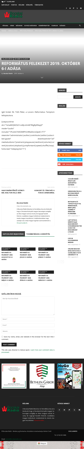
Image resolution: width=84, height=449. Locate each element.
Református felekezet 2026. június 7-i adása (44, 255)
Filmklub (55, 25)
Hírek (12, 25)
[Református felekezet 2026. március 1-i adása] (46, 268)
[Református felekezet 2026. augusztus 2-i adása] (10, 245)
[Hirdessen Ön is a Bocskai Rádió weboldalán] (62, 193)
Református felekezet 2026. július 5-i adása (26, 255)
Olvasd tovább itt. (22, 223)
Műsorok (19, 25)
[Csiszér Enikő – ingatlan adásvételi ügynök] (62, 181)
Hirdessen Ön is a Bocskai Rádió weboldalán (74, 193)
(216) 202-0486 (61, 435)
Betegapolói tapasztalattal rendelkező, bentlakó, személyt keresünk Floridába (74, 208)
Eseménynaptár (44, 25)
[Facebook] (66, 8)
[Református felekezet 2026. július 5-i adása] (28, 245)
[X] (77, 8)
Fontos (14, 5)
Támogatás (39, 5)
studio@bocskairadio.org (13, 439)
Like (79, 150)
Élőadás (62, 25)
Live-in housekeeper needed (73, 240)
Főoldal (5, 25)
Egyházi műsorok (30, 25)
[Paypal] (73, 8)
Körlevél (29, 5)
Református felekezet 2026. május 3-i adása (8, 278)
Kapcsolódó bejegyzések (13, 234)
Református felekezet (26, 31)
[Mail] (70, 8)
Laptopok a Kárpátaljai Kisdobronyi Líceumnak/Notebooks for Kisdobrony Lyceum (75, 226)
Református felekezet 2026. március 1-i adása (45, 278)
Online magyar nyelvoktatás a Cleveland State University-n (74, 252)
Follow (78, 155)
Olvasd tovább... (39, 420)
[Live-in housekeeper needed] (62, 240)
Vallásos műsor (13, 31)
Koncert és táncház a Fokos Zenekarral (44, 191)
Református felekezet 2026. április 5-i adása (26, 278)
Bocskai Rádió (8, 73)
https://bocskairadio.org (24, 206)
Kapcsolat (5, 5)
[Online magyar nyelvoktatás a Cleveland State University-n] (62, 251)
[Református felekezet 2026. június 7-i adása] (46, 245)
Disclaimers (72, 431)
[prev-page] (3, 284)
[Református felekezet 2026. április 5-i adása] (28, 268)
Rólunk (21, 5)
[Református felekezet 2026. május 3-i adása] (10, 268)
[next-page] (6, 284)
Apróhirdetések (65, 173)
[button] (79, 26)
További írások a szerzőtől (38, 234)
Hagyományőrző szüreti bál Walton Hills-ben (13, 191)
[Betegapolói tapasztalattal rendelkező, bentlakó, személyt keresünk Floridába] (62, 204)
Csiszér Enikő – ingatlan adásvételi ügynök (73, 182)
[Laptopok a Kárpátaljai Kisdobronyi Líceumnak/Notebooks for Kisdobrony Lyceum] (62, 222)
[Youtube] (80, 8)
